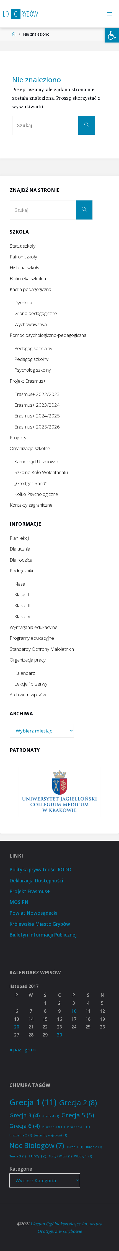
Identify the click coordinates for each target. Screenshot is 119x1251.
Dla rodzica (21, 560)
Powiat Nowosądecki (33, 913)
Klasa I (21, 584)
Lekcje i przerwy (30, 684)
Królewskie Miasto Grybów (39, 924)
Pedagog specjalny (33, 348)
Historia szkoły (24, 267)
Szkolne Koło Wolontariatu (41, 472)
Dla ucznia (20, 549)
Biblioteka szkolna (28, 278)
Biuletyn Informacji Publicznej (43, 935)
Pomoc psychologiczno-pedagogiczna (48, 335)
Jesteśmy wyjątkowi (50, 1135)
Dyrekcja (23, 302)
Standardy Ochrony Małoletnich (42, 649)
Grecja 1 (32, 1102)
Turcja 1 (75, 1147)
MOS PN (19, 902)
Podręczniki (21, 570)
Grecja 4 (50, 1116)
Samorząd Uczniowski (37, 461)
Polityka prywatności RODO (40, 869)
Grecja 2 (78, 1102)
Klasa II (21, 594)
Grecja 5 (77, 1115)
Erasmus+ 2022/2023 (37, 394)
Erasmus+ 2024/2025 (37, 415)
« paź (15, 1049)
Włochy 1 (83, 1156)
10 (73, 1011)
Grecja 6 (24, 1126)
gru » (30, 1049)
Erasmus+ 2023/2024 (37, 405)
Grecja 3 (24, 1115)
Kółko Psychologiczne (36, 494)
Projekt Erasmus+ (28, 381)
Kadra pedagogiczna (30, 289)
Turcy (37, 1156)
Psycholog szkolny (32, 370)
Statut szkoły (22, 246)
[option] (59, 792)
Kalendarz (24, 673)
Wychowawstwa (30, 324)
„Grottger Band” (30, 483)
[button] (112, 35)
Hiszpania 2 (20, 1135)
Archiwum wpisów (28, 694)
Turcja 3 (17, 1156)
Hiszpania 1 (78, 1127)
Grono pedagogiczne (35, 313)
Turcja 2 (94, 1147)
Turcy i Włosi (60, 1156)
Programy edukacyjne (32, 638)
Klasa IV (22, 616)
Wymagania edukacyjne (34, 627)
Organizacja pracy (28, 660)
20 (16, 1027)
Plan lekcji (19, 538)
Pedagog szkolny (31, 359)
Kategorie (20, 1169)
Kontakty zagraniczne (31, 505)
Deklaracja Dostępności (36, 880)
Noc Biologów (36, 1145)
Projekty (18, 437)
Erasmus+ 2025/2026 (37, 427)
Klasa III (22, 605)
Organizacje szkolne (30, 448)
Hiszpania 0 (53, 1127)
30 (59, 1035)
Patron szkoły (23, 256)
